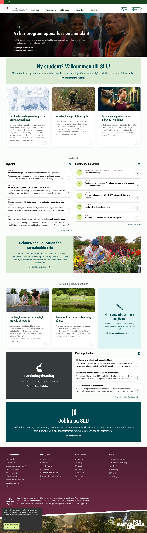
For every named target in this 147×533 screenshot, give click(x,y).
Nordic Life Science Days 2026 (97, 207)
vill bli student (45, 459)
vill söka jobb (45, 469)
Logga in (9, 486)
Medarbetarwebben (12, 483)
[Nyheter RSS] (70, 164)
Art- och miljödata (12, 473)
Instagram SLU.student (117, 463)
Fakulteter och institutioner (15, 480)
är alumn (43, 480)
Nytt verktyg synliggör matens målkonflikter (94, 360)
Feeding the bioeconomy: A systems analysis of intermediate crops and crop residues (109, 184)
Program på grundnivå (22, 48)
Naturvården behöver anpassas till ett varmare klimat (97, 373)
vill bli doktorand (46, 466)
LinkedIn (112, 466)
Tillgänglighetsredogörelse (55, 504)
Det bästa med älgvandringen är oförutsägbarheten (27, 117)
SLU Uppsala (79, 469)
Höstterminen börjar (93, 172)
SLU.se (10, 2)
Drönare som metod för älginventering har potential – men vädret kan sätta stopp (36, 203)
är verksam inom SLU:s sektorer (51, 476)
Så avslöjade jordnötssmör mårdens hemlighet (116, 117)
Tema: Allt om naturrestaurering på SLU (73, 318)
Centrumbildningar (12, 469)
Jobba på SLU (79, 473)
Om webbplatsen (27, 504)
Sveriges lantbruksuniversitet (20, 9)
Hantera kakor (39, 504)
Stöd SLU (78, 480)
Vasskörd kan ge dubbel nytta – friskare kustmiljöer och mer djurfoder (36, 219)
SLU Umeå (78, 466)
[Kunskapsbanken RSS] (139, 354)
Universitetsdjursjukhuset (15, 466)
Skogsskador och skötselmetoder (90, 385)
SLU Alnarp (78, 463)
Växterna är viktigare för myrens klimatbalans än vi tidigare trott (34, 172)
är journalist (44, 463)
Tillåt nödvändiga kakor (11, 524)
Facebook (112, 470)
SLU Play (112, 477)
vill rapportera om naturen (49, 473)
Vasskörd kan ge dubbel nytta (72, 116)
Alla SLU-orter (79, 459)
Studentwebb (10, 459)
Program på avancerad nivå (23, 50)
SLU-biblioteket (11, 463)
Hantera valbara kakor (11, 520)
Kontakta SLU (79, 476)
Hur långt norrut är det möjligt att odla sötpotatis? (26, 318)
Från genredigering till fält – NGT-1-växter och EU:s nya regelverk (107, 196)
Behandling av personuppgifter (76, 504)
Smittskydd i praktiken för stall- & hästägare (103, 217)
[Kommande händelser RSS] (139, 164)
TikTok (111, 473)
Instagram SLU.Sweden (117, 459)
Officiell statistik (11, 476)
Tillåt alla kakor (11, 528)
